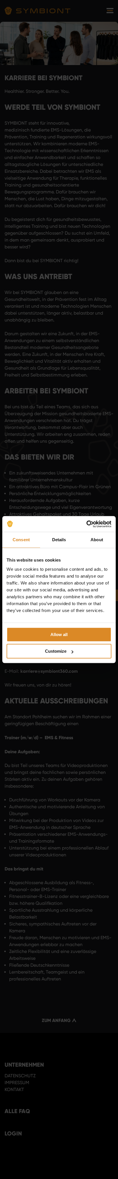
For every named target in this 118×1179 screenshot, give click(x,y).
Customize (55, 651)
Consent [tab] (21, 539)
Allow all (59, 634)
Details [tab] (59, 539)
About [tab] (97, 539)
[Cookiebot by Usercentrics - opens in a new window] (86, 524)
